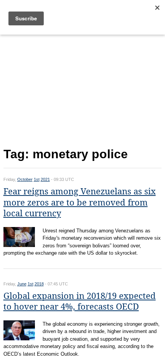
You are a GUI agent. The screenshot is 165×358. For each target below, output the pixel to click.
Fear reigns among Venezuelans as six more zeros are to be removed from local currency (79, 202)
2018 (39, 284)
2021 (45, 179)
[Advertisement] (82, 89)
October (25, 179)
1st (37, 179)
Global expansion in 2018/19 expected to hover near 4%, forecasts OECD (79, 301)
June (21, 284)
